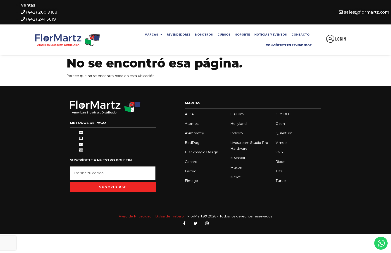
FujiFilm (237, 114)
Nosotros (204, 34)
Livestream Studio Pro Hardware (249, 145)
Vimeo (281, 142)
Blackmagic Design (201, 152)
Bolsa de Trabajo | (170, 216)
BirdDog (192, 142)
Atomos (191, 123)
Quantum (284, 133)
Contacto (300, 34)
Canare (191, 161)
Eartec (190, 171)
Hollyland (238, 123)
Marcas (151, 34)
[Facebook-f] (184, 223)
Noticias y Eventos (270, 34)
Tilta (279, 171)
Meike (235, 177)
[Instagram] (207, 223)
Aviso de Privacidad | (136, 216)
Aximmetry (194, 133)
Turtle (281, 180)
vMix (279, 152)
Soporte (242, 34)
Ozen (280, 123)
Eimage (191, 180)
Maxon (236, 167)
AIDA (189, 114)
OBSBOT (283, 114)
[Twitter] (195, 223)
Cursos (224, 34)
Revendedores (179, 34)
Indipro (236, 133)
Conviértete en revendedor (289, 45)
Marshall (237, 158)
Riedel (281, 161)
